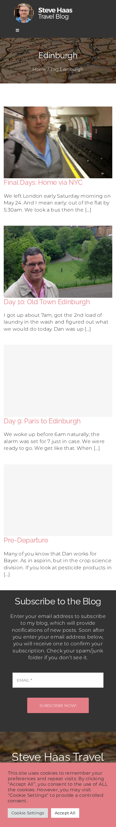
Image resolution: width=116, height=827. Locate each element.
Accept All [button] (65, 812)
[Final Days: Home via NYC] (58, 110)
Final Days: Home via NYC (43, 182)
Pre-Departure (26, 540)
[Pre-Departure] (58, 500)
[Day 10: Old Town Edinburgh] (58, 229)
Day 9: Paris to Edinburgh (42, 421)
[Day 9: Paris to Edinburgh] (58, 381)
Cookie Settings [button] (27, 812)
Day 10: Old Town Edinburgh (47, 302)
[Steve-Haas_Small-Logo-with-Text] (44, 4)
